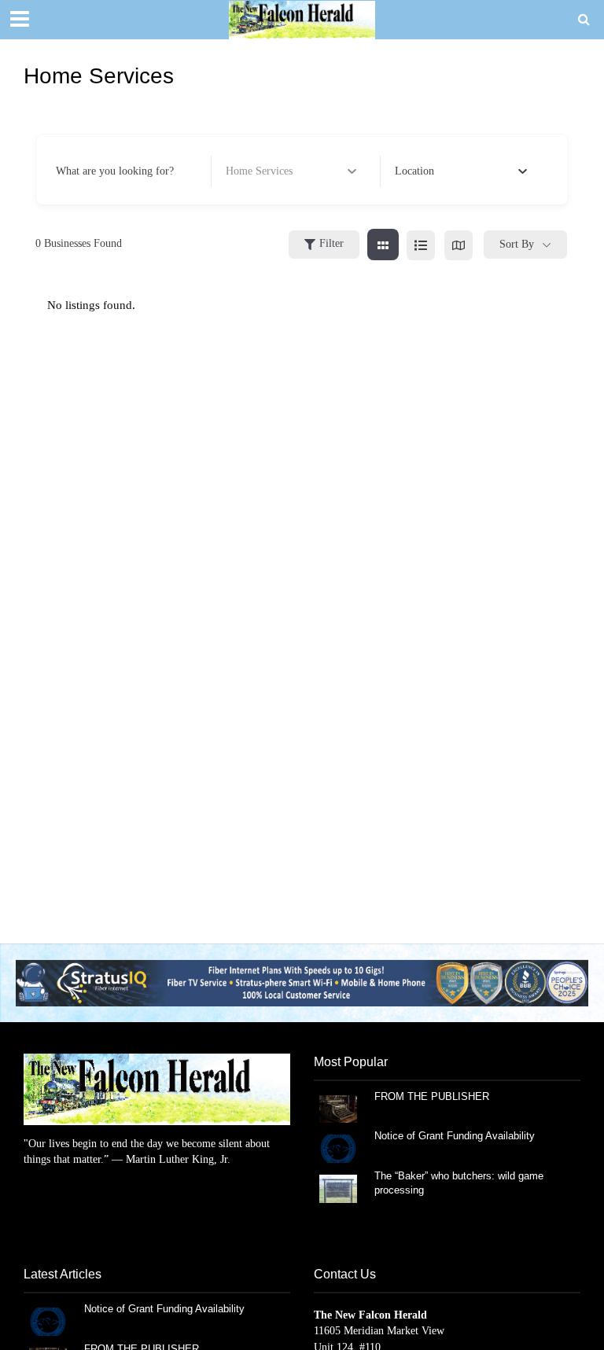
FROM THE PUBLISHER (434, 1096)
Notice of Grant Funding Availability (454, 1136)
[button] (302, 982)
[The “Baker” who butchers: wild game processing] (338, 1188)
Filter (331, 243)
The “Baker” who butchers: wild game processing (458, 1183)
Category (246, 170)
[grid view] (383, 244)
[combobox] (461, 171)
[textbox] (414, 171)
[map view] (458, 244)
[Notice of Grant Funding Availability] (338, 1148)
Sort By (516, 244)
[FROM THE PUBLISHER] (338, 1108)
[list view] (420, 244)
